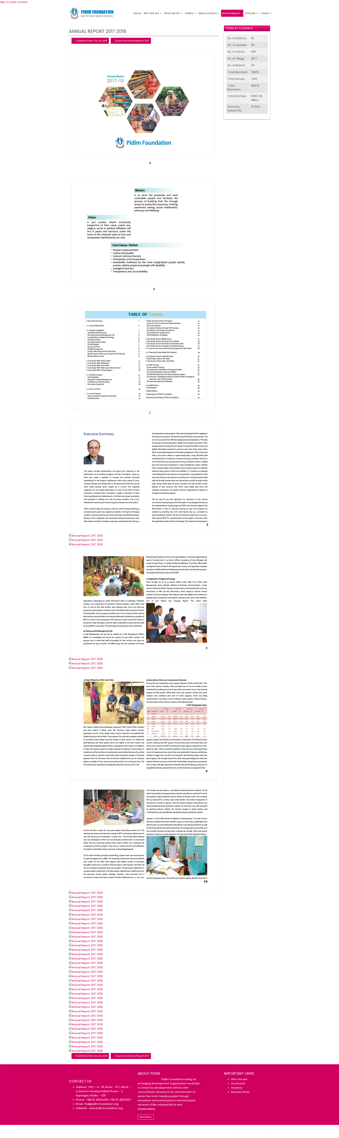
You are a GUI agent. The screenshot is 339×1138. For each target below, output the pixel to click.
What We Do (172, 13)
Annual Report (231, 13)
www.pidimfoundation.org (106, 1108)
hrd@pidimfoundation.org (101, 1104)
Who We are (239, 1079)
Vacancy (236, 1087)
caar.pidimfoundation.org (220, 1130)
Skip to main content (14, 2)
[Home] (92, 13)
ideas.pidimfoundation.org (253, 1130)
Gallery (189, 13)
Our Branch (238, 1083)
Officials (250, 13)
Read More (145, 1116)
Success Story (240, 1092)
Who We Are (152, 13)
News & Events (208, 13)
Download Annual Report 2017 (132, 40)
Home (137, 13)
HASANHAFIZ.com (121, 1130)
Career (265, 13)
